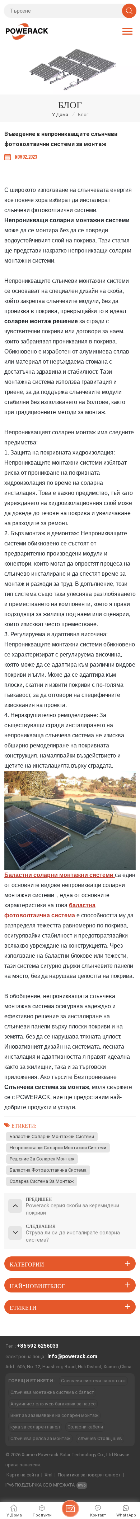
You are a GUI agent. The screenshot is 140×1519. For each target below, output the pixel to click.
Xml (48, 1475)
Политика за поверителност (89, 1475)
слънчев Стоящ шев (100, 1438)
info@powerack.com (72, 1356)
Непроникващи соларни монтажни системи (58, 1147)
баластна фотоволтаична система (48, 1170)
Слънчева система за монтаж (93, 1380)
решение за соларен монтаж (42, 1159)
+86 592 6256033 (38, 1346)
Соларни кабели (85, 1427)
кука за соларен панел (35, 1427)
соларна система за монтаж (42, 1181)
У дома (60, 114)
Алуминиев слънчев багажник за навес (52, 1403)
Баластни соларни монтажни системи (52, 1136)
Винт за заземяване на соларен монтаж (54, 1415)
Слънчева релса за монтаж (40, 1438)
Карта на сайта (22, 1475)
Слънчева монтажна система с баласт (52, 1392)
